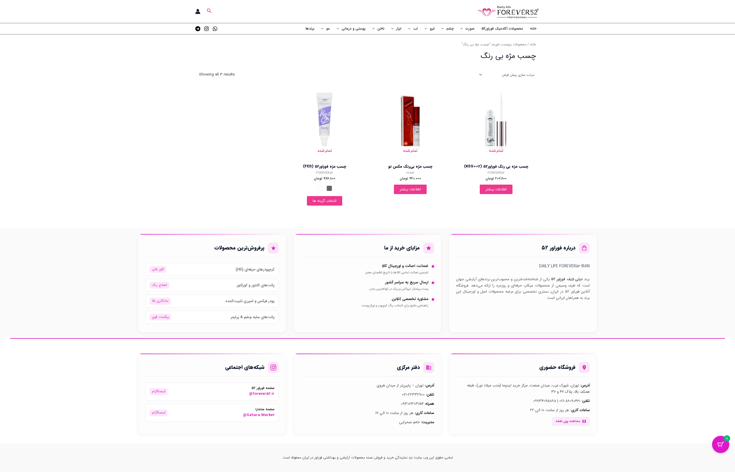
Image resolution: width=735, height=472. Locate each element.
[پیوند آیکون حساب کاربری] (197, 11)
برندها (309, 28)
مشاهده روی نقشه (568, 421)
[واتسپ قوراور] (215, 28)
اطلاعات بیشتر (496, 189)
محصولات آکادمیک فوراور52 (502, 28)
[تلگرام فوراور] (197, 28)
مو (328, 28)
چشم (450, 28)
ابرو (432, 28)
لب (415, 28)
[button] (208, 11)
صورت (470, 28)
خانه (533, 28)
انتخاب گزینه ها (324, 201)
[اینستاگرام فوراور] (206, 28)
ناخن (380, 28)
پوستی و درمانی (353, 28)
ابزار (398, 28)
